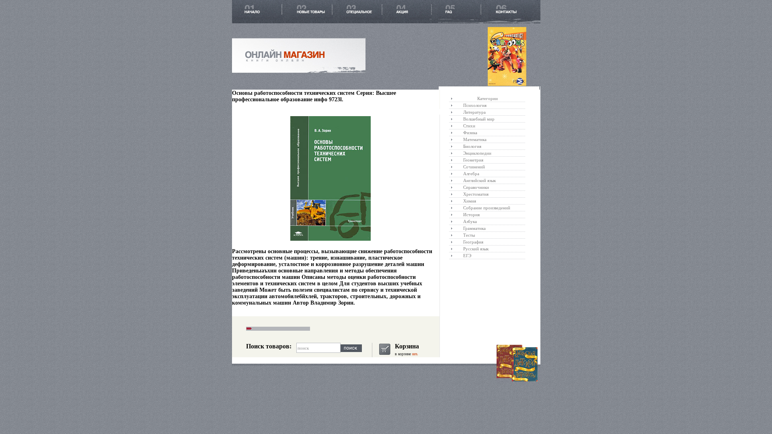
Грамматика (474, 228)
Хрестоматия (476, 194)
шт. (414, 354)
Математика (475, 139)
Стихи (469, 125)
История (471, 214)
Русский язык (476, 248)
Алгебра (471, 173)
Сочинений (474, 166)
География (473, 242)
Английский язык (479, 180)
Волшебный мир (479, 119)
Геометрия (473, 160)
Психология (475, 105)
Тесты (469, 235)
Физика (470, 132)
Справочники (476, 187)
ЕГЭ (467, 255)
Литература (474, 112)
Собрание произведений (486, 207)
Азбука (470, 221)
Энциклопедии (477, 153)
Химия (469, 201)
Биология (472, 146)
